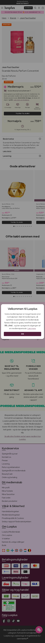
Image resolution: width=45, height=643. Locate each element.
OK (22, 334)
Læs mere (31, 328)
